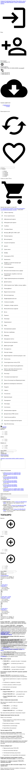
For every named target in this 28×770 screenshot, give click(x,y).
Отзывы (8, 106)
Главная (3, 1)
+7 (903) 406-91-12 (5, 74)
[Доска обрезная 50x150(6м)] (10, 480)
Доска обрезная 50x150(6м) (10, 482)
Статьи (15, 2)
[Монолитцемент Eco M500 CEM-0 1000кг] (13, 488)
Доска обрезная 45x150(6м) (10, 486)
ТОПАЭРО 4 (4, 586)
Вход (2, 32)
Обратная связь (5, 633)
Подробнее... (3, 656)
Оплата (2, 2)
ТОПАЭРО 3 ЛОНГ (5, 597)
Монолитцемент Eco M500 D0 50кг (12, 474)
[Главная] (1, 208)
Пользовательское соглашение (12, 649)
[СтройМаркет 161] (5, 62)
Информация (6, 105)
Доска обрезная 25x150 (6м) (10, 478)
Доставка (7, 2)
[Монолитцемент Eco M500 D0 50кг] (12, 472)
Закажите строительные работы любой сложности (12, 458)
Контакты (13, 1)
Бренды (12, 2)
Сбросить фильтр (4, 454)
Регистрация (3, 60)
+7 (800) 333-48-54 (5, 73)
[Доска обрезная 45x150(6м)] (10, 484)
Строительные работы (6, 634)
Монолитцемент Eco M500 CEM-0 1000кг (13, 490)
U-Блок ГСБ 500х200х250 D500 (18, 505)
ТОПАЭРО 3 (4, 609)
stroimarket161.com (6, 647)
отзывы (8, 499)
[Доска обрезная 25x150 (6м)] (10, 476)
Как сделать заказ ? (21, 1)
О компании (8, 1)
